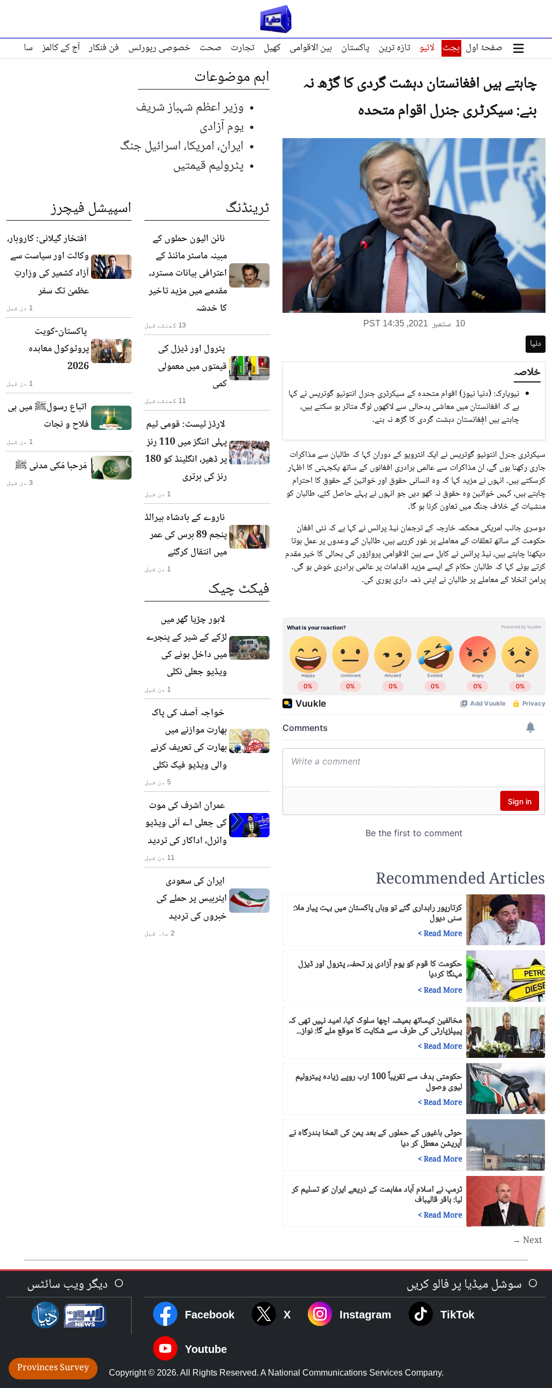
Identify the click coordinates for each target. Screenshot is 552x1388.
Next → (527, 1241)
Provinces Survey (53, 1368)
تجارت (242, 48)
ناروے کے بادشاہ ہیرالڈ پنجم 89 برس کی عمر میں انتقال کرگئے (185, 535)
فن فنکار (104, 48)
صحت (210, 48)
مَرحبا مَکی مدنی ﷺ (51, 466)
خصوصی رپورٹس (159, 48)
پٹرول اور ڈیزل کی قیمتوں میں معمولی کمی (192, 366)
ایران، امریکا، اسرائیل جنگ (182, 146)
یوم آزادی (221, 127)
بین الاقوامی (310, 48)
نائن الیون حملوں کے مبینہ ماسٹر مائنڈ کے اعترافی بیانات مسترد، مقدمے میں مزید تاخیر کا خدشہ (188, 274)
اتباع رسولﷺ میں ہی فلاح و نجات (48, 416)
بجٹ (451, 48)
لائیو (426, 48)
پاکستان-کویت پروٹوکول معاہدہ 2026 (59, 349)
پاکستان (355, 48)
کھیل (272, 48)
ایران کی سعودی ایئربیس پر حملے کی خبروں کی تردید (191, 899)
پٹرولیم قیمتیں (208, 166)
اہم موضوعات (232, 77)
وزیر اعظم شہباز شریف (190, 108)
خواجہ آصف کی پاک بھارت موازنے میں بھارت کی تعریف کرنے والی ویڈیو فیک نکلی (188, 739)
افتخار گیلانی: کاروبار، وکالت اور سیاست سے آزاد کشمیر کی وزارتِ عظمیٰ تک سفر (48, 265)
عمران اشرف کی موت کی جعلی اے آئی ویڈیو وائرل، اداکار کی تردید (186, 823)
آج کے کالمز (61, 48)
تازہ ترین (394, 48)
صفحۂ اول (484, 48)
